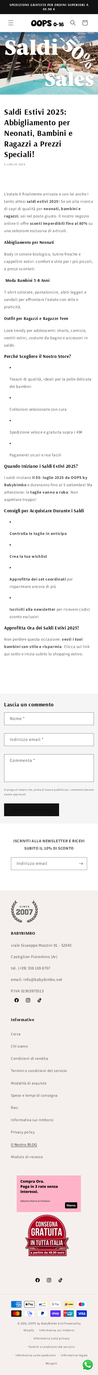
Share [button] (15, 179)
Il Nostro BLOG (24, 1144)
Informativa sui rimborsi (32, 1119)
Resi (14, 1107)
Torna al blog (53, 675)
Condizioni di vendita (29, 1058)
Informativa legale (74, 1355)
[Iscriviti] (81, 863)
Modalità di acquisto (29, 1083)
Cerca (16, 1033)
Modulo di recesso (27, 1156)
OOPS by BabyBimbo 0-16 (45, 1323)
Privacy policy (23, 1132)
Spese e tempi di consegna (34, 1095)
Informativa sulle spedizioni (36, 1355)
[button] (11, 23)
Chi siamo (19, 1046)
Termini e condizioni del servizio (39, 1070)
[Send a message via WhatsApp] (87, 1364)
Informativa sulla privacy (51, 1338)
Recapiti (52, 1363)
